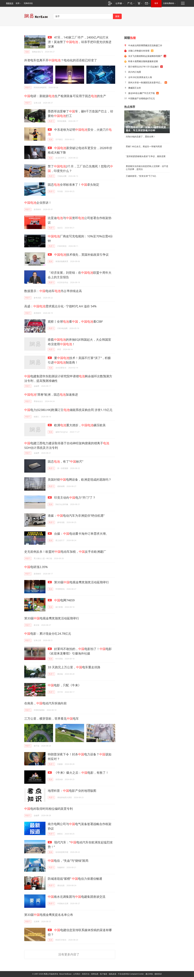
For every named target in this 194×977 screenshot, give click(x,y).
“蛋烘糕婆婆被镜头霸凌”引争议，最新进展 (146, 156)
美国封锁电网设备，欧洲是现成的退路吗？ (79, 479)
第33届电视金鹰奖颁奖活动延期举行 (81, 582)
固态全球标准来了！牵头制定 (73, 185)
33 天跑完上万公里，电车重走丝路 (74, 667)
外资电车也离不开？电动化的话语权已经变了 (60, 60)
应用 (17, 3)
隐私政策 (112, 974)
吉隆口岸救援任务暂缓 (138, 50)
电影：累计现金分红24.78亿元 (47, 633)
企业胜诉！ (38, 203)
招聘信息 (94, 974)
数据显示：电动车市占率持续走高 (53, 291)
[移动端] (110, 3)
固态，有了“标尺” (65, 461)
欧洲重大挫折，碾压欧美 (79, 425)
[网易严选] (130, 3)
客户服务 (103, 974)
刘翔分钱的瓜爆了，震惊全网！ (141, 136)
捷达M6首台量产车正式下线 (141, 93)
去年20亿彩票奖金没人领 (140, 77)
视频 (27, 51)
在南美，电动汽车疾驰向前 (45, 703)
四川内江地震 (134, 71)
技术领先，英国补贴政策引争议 (81, 255)
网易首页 (9, 3)
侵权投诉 (158, 974)
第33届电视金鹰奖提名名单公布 (48, 915)
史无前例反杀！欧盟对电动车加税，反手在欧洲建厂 (65, 552)
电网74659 (64, 600)
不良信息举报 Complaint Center (131, 974)
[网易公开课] (119, 3)
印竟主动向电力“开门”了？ (74, 497)
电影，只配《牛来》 (64, 685)
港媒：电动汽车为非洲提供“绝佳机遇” (76, 515)
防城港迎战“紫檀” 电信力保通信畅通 (75, 879)
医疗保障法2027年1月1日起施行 (143, 66)
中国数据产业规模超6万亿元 (141, 98)
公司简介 (76, 974)
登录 (156, 3)
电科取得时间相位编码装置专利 (48, 809)
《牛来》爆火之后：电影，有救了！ (81, 773)
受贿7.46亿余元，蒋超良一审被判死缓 (144, 146)
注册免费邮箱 (168, 3)
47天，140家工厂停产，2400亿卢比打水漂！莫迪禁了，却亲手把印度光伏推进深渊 (79, 41)
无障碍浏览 (28, 3)
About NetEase (65, 974)
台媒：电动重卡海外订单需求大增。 (81, 534)
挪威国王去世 (134, 87)
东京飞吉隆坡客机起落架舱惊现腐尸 (145, 56)
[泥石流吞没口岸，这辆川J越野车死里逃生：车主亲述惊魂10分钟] (147, 121)
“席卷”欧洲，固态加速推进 (51, 394)
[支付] (139, 3)
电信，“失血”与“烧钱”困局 (68, 861)
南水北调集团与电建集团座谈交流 (76, 897)
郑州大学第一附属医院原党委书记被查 (146, 82)
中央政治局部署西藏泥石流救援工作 (145, 45)
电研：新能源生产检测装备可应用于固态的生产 (65, 96)
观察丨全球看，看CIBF (75, 321)
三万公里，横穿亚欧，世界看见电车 (51, 718)
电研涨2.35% (36, 567)
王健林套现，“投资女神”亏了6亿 (141, 176)
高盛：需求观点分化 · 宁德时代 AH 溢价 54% (60, 306)
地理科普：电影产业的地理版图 (72, 791)
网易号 (28, 87)
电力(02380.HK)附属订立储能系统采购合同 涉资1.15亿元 (68, 410)
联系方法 (85, 974)
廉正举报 (149, 974)
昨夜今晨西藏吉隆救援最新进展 (143, 61)
